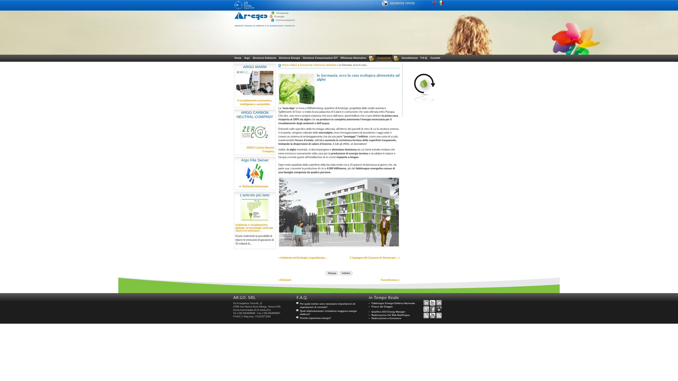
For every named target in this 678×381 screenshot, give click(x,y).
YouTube (432, 315)
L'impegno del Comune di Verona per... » (375, 257)
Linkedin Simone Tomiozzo (439, 303)
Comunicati (384, 57)
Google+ (439, 309)
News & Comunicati (302, 65)
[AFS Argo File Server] (255, 173)
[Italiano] (441, 3)
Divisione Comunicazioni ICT (320, 57)
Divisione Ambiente (264, 57)
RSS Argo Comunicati (439, 315)
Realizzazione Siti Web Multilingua (390, 315)
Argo (247, 57)
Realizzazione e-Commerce (386, 318)
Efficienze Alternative (353, 57)
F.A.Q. (424, 57)
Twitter (432, 303)
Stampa (332, 273)
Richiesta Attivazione (255, 186)
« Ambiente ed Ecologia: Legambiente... (302, 257)
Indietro (346, 273)
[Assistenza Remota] (411, 3)
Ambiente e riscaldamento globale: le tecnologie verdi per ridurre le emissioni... (254, 227)
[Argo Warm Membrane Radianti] (254, 83)
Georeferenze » (390, 279)
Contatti (435, 57)
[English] (434, 3)
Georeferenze (410, 57)
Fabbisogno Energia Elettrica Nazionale (393, 303)
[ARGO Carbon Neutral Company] (255, 131)
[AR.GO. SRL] (269, 19)
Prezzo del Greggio (382, 306)
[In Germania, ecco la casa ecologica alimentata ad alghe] (296, 89)
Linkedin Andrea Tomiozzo (426, 303)
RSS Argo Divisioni (426, 315)
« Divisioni (284, 279)
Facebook (432, 309)
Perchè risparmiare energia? (315, 318)
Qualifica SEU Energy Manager (388, 311)
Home (237, 57)
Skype (426, 309)
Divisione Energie (289, 57)
